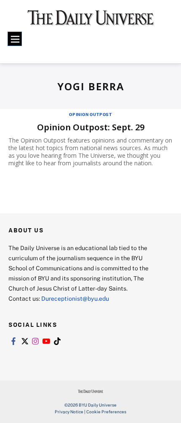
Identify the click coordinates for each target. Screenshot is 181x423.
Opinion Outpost (90, 114)
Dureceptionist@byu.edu (75, 298)
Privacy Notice (69, 411)
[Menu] (15, 39)
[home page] (90, 21)
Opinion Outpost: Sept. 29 (90, 127)
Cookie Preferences (106, 411)
